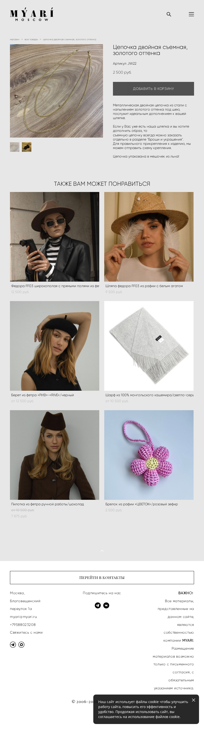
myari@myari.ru (23, 617)
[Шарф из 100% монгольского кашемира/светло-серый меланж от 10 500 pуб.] (149, 346)
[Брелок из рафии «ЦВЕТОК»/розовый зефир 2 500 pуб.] (149, 455)
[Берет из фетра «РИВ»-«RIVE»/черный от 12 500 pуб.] (54, 346)
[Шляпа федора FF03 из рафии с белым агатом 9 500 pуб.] (149, 237)
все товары (31, 39)
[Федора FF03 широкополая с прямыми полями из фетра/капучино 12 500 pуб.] (54, 237)
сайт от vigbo (20, 717)
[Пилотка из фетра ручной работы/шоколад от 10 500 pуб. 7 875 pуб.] (54, 455)
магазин (14, 39)
